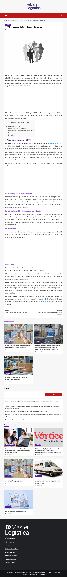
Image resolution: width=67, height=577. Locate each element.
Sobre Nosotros (9, 542)
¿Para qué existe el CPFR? (14, 126)
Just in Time (45, 157)
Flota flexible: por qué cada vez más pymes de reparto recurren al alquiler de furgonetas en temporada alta (33, 415)
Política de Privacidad (11, 555)
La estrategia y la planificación (17, 128)
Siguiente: (50, 313)
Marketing (38, 444)
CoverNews (32, 574)
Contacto (7, 545)
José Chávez (9, 381)
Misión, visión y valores (11, 549)
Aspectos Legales (10, 562)
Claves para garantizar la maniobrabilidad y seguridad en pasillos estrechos (18, 347)
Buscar (6, 388)
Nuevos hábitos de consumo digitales (15, 419)
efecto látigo (46, 301)
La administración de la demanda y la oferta (21, 130)
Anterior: (16, 312)
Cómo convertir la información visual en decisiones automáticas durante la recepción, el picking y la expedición (47, 348)
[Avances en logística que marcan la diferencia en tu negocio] (18, 365)
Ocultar (27, 122)
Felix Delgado (10, 30)
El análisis (11, 135)
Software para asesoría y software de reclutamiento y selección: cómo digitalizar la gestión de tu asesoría (31, 402)
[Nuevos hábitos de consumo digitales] (18, 499)
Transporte (38, 476)
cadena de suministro (54, 143)
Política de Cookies (10, 559)
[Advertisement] (33, 99)
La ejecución (12, 133)
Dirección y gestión (10, 444)
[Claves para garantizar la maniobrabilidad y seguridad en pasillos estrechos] (18, 334)
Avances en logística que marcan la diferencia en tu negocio (16, 378)
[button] (5, 15)
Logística (8, 24)
